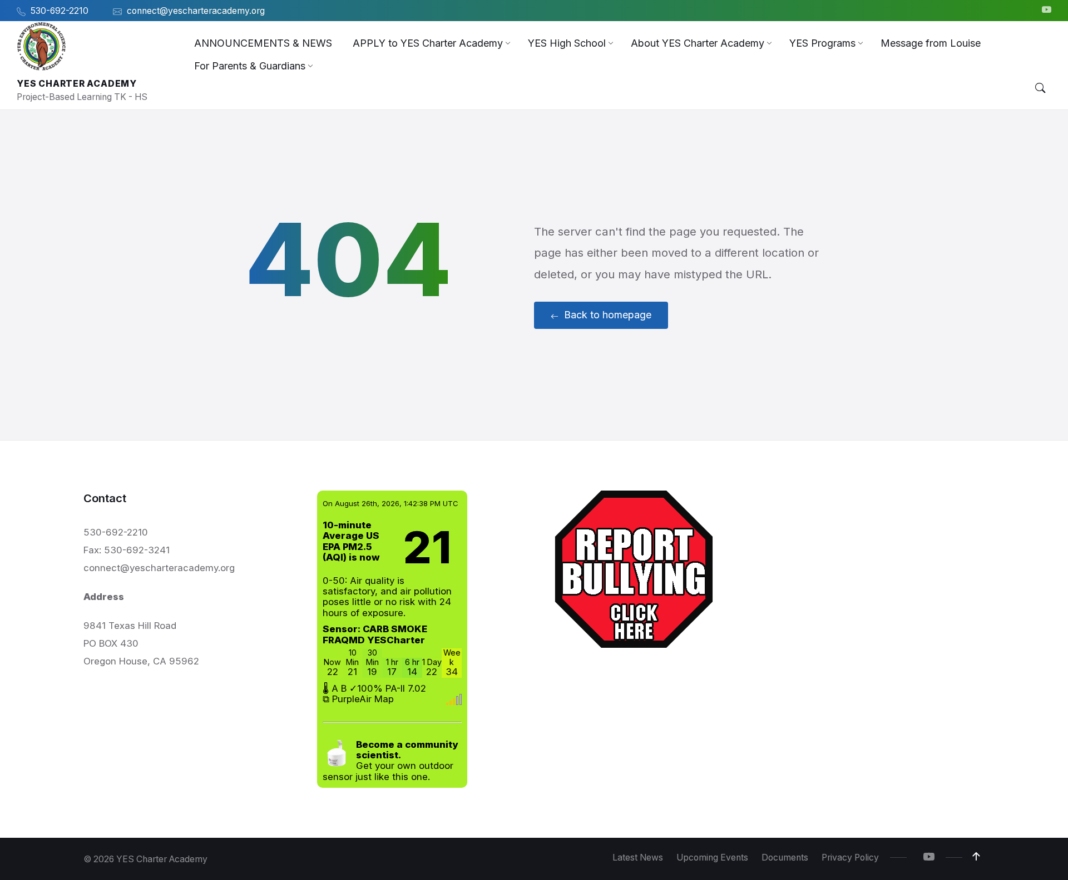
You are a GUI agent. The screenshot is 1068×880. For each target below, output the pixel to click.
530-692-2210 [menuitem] (59, 11)
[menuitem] (263, 43)
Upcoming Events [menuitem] (712, 857)
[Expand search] (1040, 88)
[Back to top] (976, 856)
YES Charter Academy (77, 83)
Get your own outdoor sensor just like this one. (390, 760)
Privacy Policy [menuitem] (850, 857)
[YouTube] (1046, 10)
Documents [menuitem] (785, 857)
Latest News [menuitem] (637, 857)
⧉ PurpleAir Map (358, 698)
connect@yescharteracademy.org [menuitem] (196, 11)
